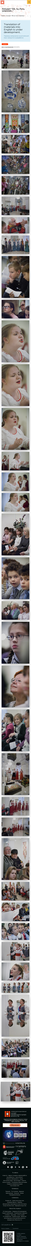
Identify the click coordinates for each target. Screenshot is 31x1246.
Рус (27, 5)
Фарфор (19, 1202)
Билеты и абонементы (12, 1178)
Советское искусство (18, 1200)
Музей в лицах (16, 1216)
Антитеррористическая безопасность (14, 1218)
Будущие (21, 1191)
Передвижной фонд (14, 1194)
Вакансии (23, 1216)
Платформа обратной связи (19, 1182)
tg (7, 1167)
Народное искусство (20, 1205)
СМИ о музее (20, 1214)
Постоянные (14, 1191)
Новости (4, 1175)
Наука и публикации (7, 1213)
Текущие (7, 1191)
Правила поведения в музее (14, 1184)
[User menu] (29, 2)
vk (18, 1167)
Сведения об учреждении (19, 1211)
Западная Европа (12, 1202)
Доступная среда (8, 1180)
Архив (5, 44)
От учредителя (7, 1216)
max (11, 1167)
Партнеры (13, 1214)
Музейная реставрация (20, 1213)
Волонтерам (17, 1180)
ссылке (27, 1241)
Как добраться (11, 1177)
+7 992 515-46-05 (3, 1167)
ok (15, 1167)
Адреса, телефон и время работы (17, 1175)
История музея (7, 1211)
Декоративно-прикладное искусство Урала (15, 1204)
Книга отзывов (6, 1182)
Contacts (7, 1214)
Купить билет (19, 1177)
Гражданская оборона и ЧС (14, 1220)
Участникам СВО (14, 1185)
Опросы (23, 1180)
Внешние (16, 1193)
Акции (21, 1178)
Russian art (8, 1200)
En (29, 5)
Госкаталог (16, 1228)
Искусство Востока (8, 1205)
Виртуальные (9, 1193)
